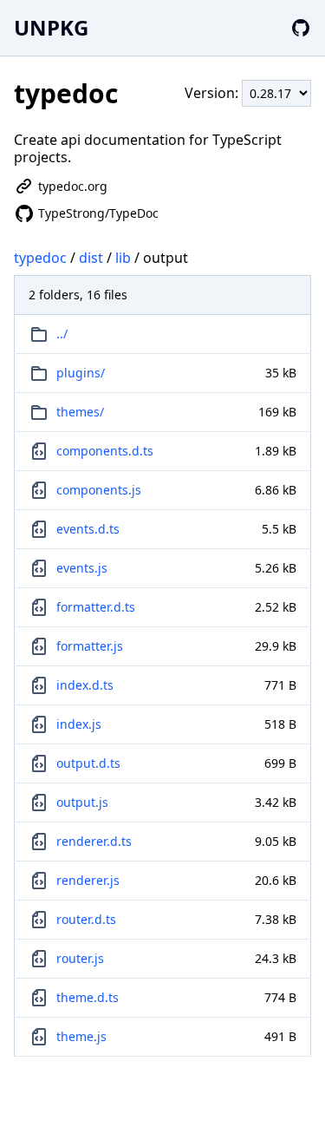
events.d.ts (88, 529)
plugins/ (80, 372)
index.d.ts (85, 685)
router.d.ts (86, 919)
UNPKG (51, 27)
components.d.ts (104, 450)
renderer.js (88, 880)
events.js (81, 568)
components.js (98, 490)
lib (123, 257)
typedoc (40, 257)
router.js (80, 958)
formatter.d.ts (95, 607)
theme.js (81, 1036)
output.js (82, 802)
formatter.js (89, 646)
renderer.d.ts (94, 841)
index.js (78, 724)
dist (91, 257)
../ (62, 333)
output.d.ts (88, 763)
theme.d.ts (87, 997)
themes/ (80, 411)
